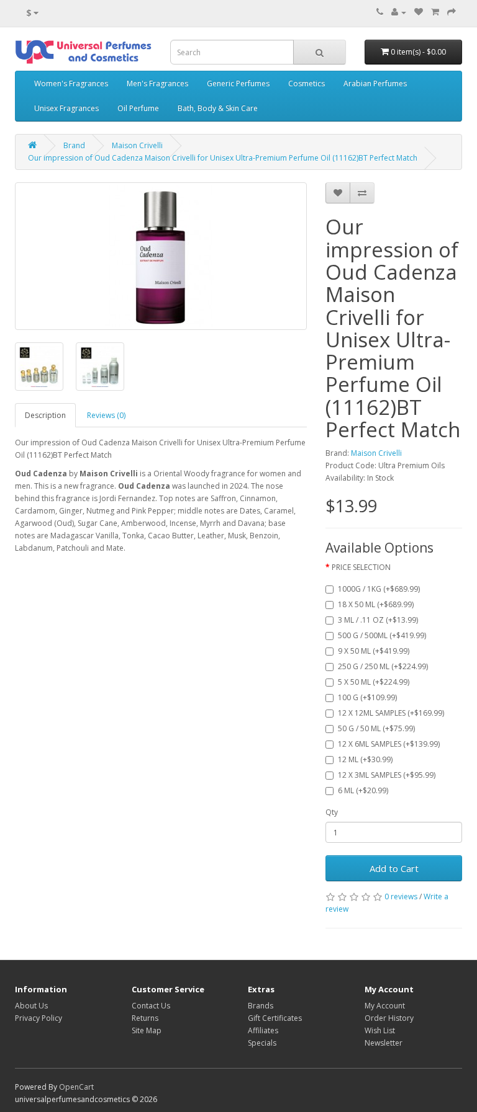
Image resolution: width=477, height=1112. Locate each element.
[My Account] (398, 12)
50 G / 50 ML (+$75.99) (376, 728)
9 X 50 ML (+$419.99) (373, 651)
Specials (262, 1043)
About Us (31, 1005)
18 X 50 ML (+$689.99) (376, 604)
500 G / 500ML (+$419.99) (382, 635)
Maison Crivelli (137, 145)
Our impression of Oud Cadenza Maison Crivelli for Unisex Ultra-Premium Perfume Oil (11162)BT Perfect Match (222, 158)
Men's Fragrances (157, 83)
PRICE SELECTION (361, 567)
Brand (74, 145)
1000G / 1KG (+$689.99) (379, 589)
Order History (389, 1018)
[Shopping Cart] (435, 12)
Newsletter (383, 1043)
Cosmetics (306, 83)
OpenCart (76, 1087)
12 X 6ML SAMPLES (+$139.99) (389, 744)
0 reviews (400, 896)
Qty (331, 812)
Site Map (146, 1030)
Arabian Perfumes (375, 83)
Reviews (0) (106, 415)
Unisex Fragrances (66, 108)
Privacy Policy (38, 1018)
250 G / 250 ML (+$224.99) (383, 666)
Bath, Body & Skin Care (218, 108)
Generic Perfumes (238, 83)
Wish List (380, 1030)
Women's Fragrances (71, 83)
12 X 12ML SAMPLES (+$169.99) (391, 713)
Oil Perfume (138, 108)
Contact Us (151, 1005)
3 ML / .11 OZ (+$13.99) (378, 620)
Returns (145, 1018)
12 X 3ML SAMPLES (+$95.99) (386, 775)
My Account (385, 1005)
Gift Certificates (275, 1018)
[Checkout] (451, 12)
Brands (260, 1005)
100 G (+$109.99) (367, 697)
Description (45, 415)
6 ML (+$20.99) (363, 790)
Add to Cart (394, 868)
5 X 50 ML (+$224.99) (373, 682)
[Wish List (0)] (418, 12)
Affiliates (263, 1030)
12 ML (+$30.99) (365, 759)
